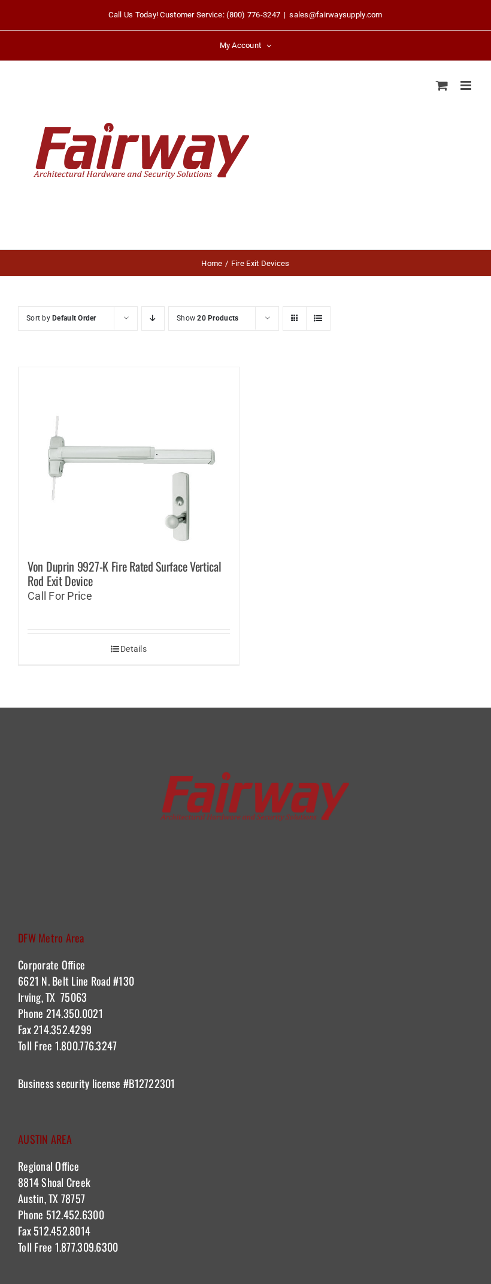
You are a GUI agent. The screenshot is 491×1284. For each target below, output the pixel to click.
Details (133, 649)
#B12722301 (151, 1083)
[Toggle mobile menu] (466, 85)
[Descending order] (153, 318)
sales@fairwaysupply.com (335, 14)
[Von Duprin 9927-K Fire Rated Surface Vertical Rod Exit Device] (129, 457)
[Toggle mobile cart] (442, 85)
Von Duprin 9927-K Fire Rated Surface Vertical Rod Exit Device (125, 573)
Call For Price (60, 596)
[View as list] (318, 318)
